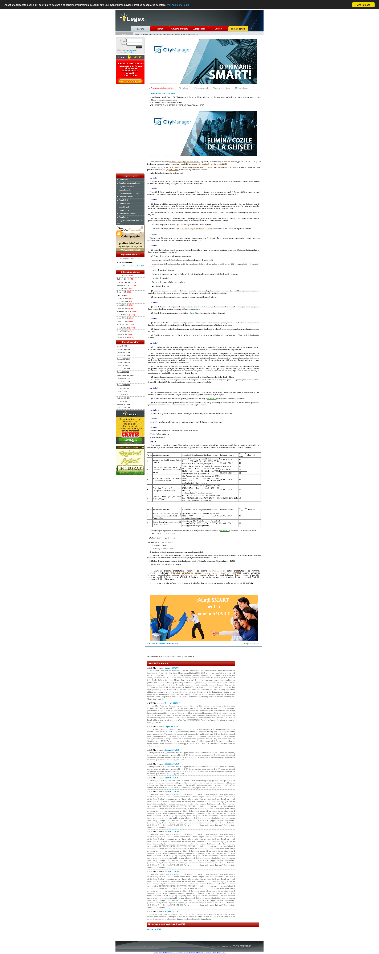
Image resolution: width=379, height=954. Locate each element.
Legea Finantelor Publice (129, 193)
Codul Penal (124, 207)
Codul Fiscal (124, 180)
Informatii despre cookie (152, 947)
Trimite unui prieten (222, 88)
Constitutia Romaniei (127, 214)
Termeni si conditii (136, 947)
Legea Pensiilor (125, 190)
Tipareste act (242, 88)
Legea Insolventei (126, 197)
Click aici (132, 52)
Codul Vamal (124, 210)
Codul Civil (124, 200)
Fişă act (185, 88)
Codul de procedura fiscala (129, 183)
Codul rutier (124, 217)
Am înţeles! (363, 5)
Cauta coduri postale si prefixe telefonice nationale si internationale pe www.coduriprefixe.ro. (166, 34)
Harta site (126, 947)
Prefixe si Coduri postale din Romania (180, 953)
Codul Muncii (124, 203)
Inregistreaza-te (131, 50)
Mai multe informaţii (178, 5)
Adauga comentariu (251, 643)
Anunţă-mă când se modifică (162, 88)
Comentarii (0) (202, 88)
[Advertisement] (130, 129)
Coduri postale (159, 953)
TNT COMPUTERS (242, 946)
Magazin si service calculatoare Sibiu (211, 953)
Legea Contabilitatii (127, 186)
